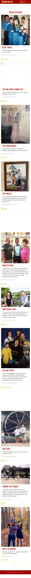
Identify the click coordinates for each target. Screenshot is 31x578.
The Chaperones (9, 145)
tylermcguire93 (13, 55)
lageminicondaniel (14, 204)
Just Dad (6, 448)
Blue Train (7, 47)
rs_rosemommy (13, 97)
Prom (5, 157)
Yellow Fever (8, 370)
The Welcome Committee (12, 89)
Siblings (6, 101)
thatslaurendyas (13, 456)
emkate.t (11, 153)
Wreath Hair (7, 265)
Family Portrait (8, 387)
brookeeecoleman (13, 383)
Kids (5, 503)
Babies (5, 208)
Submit (23, 1)
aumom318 (12, 279)
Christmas (6, 59)
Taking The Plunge (10, 486)
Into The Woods (9, 548)
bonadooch (12, 320)
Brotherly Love (9, 309)
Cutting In (6, 193)
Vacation (6, 460)
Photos (6, 559)
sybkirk (11, 556)
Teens (5, 284)
